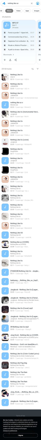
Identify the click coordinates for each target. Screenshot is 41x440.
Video (18, 11)
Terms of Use (20, 416)
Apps (27, 11)
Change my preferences (10, 430)
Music (9, 11)
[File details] (20, 77)
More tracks (7, 54)
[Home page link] (4, 3)
